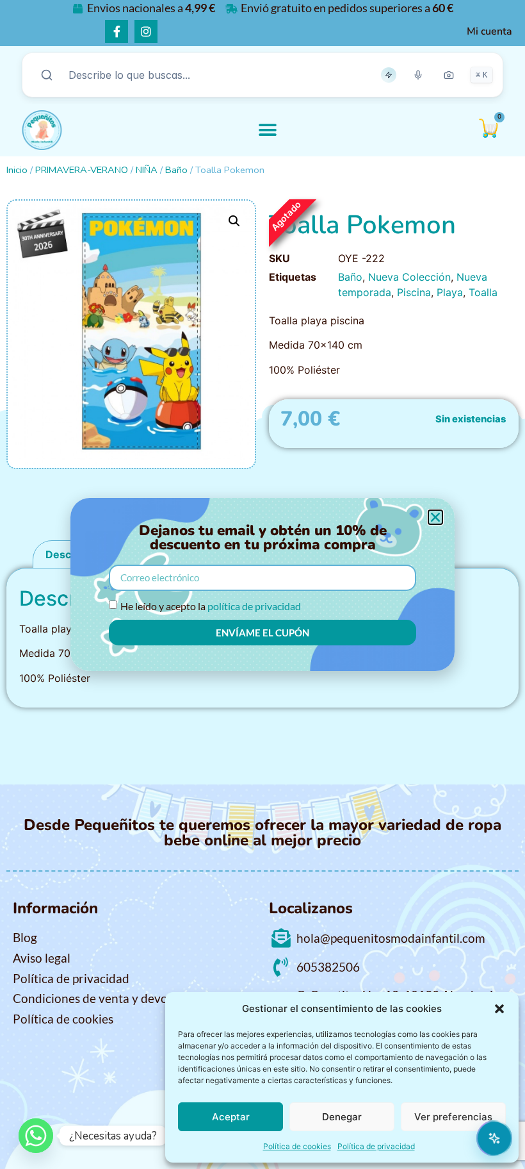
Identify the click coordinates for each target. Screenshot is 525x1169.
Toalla (483, 292)
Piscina (414, 292)
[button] (499, 1008)
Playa (450, 292)
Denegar (342, 1117)
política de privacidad (254, 606)
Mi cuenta (489, 31)
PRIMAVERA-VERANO (81, 169)
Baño (176, 169)
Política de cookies (297, 1146)
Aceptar (231, 1117)
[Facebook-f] (116, 31)
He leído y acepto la (210, 606)
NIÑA (147, 169)
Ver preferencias (453, 1117)
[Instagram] (146, 31)
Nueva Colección (409, 276)
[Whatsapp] (36, 1135)
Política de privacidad (376, 1146)
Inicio (17, 169)
